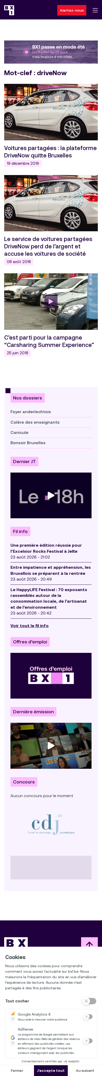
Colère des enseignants (35, 422)
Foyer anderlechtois (30, 412)
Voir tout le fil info (29, 626)
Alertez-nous (72, 10)
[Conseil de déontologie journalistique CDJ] (51, 824)
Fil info (20, 531)
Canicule (19, 432)
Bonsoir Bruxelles (28, 443)
